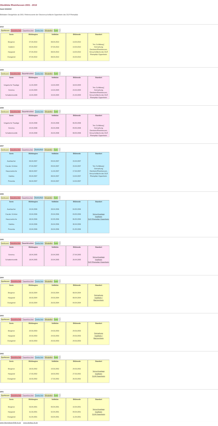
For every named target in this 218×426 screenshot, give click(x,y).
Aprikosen (5, 74)
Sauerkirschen (28, 30)
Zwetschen (39, 30)
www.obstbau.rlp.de (30, 423)
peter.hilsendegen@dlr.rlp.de (10, 423)
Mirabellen (49, 30)
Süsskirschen (16, 30)
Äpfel (56, 30)
